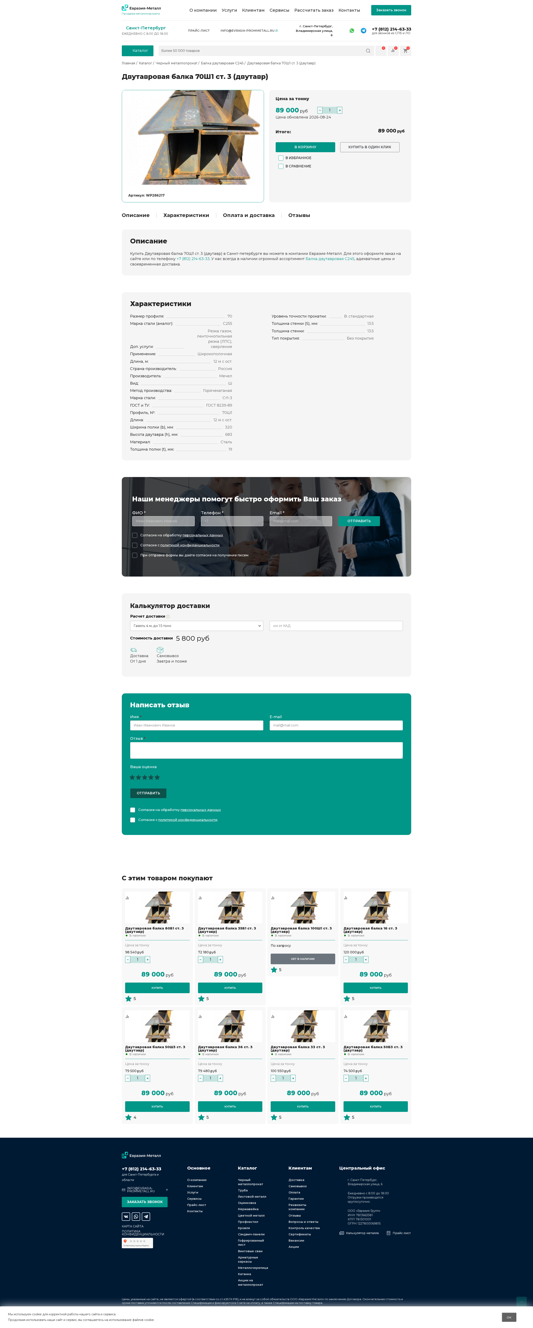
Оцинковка (247, 1203)
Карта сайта (132, 1226)
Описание (136, 215)
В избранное (298, 158)
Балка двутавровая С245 (330, 259)
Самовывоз (298, 1186)
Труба (243, 1190)
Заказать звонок (391, 10)
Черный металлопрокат (250, 1182)
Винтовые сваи (250, 1251)
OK (509, 1317)
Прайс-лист (199, 30)
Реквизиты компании (297, 1207)
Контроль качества (304, 1228)
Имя (135, 717)
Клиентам (253, 10)
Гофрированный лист (251, 1243)
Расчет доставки (148, 616)
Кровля (244, 1228)
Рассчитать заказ (314, 10)
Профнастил (248, 1222)
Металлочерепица (253, 1268)
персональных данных (203, 535)
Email (277, 513)
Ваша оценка (143, 767)
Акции (294, 1247)
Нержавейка (248, 1209)
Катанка (244, 1274)
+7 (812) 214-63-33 (391, 29)
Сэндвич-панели (251, 1234)
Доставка (296, 1180)
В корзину (305, 147)
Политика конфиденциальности (143, 1233)
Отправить (359, 521)
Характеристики (186, 215)
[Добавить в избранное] (127, 894)
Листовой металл (252, 1196)
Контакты (349, 10)
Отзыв (138, 739)
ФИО (139, 513)
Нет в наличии (303, 958)
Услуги (229, 10)
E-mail (276, 717)
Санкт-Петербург (146, 27)
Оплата (294, 1192)
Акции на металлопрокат (250, 1282)
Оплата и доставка (249, 215)
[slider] (144, 777)
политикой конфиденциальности (190, 545)
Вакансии (296, 1240)
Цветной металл (251, 1215)
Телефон (212, 513)
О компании (203, 10)
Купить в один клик (369, 147)
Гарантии (296, 1199)
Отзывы (299, 215)
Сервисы (279, 10)
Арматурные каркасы (248, 1259)
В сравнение (298, 166)
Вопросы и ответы (303, 1222)
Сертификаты (300, 1234)
